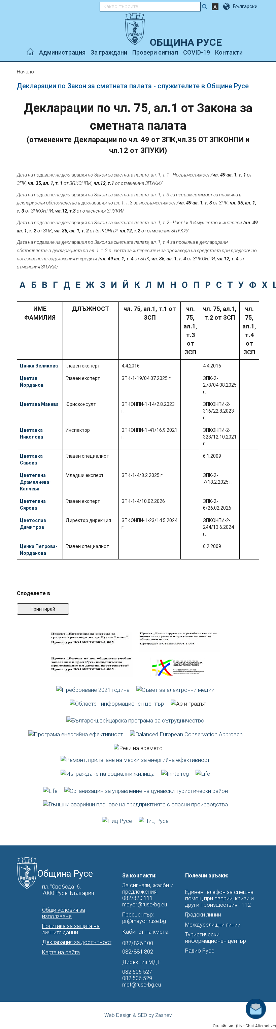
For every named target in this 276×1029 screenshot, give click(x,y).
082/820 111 (137, 898)
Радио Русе (199, 950)
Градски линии (203, 914)
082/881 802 (137, 951)
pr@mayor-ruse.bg (144, 921)
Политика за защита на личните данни (71, 929)
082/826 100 (137, 943)
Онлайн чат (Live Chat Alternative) (244, 1026)
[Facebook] (248, 52)
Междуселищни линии (213, 925)
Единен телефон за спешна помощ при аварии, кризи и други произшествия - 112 (219, 898)
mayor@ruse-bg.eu (144, 904)
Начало (25, 71)
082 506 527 (137, 972)
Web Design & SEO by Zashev (138, 1015)
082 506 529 (137, 978)
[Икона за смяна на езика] (227, 6)
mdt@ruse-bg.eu (141, 985)
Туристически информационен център (215, 937)
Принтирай (43, 609)
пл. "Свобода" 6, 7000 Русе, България (68, 889)
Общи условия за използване (63, 913)
